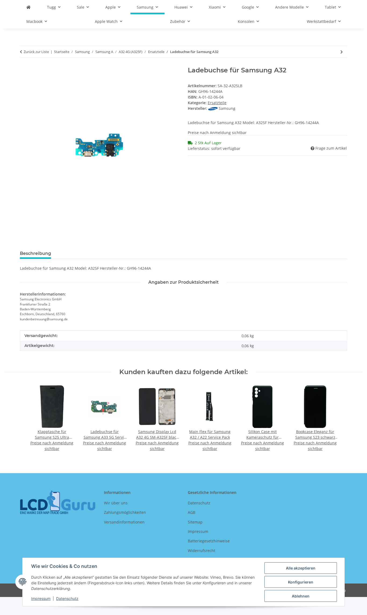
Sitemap (195, 522)
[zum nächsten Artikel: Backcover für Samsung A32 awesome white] (341, 52)
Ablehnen (301, 596)
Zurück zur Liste (36, 51)
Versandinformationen (124, 522)
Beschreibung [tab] (35, 253)
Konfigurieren (300, 582)
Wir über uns (116, 502)
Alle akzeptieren (300, 568)
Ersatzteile (217, 102)
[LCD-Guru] (28, 7)
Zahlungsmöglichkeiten (125, 512)
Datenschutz (67, 598)
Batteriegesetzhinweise (209, 540)
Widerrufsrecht (201, 550)
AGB (191, 512)
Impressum (41, 598)
